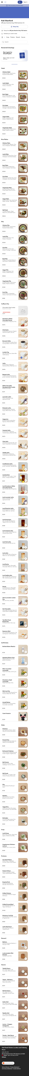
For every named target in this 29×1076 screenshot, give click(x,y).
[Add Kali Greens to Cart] (26, 768)
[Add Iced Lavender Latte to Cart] (26, 503)
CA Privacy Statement (7, 1068)
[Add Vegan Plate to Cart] (26, 204)
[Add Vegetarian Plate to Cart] (26, 193)
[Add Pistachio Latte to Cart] (26, 413)
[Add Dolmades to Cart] (26, 823)
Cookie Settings (17, 1068)
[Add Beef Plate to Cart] (26, 171)
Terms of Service (6, 1067)
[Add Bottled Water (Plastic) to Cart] (26, 652)
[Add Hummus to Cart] (26, 734)
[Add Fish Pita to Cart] (26, 253)
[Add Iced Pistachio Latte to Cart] (26, 514)
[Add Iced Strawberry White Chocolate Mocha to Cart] (26, 491)
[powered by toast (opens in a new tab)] (8, 1063)
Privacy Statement (14, 1067)
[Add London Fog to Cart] (26, 358)
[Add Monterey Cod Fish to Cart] (26, 921)
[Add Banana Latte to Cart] (26, 380)
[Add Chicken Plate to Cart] (26, 148)
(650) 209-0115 (5, 1052)
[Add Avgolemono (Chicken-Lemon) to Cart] (26, 850)
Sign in (25, 2)
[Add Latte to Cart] (26, 369)
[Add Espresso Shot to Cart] (26, 636)
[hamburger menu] (2, 2)
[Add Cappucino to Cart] (26, 424)
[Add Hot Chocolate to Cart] (26, 614)
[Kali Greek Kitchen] (5, 2)
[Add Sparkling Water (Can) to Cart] (26, 663)
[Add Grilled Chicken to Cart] (26, 899)
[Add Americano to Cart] (26, 335)
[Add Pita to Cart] (26, 790)
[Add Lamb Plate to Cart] (26, 160)
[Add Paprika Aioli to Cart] (26, 1018)
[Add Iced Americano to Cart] (26, 525)
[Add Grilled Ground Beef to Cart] (26, 910)
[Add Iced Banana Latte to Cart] (26, 469)
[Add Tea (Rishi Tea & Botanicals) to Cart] (26, 625)
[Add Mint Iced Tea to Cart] (26, 696)
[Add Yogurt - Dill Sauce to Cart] (26, 985)
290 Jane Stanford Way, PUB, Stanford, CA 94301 (13, 1053)
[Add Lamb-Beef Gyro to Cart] (26, 932)
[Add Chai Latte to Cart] (26, 447)
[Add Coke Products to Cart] (26, 719)
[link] (7, 37)
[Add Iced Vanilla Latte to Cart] (26, 581)
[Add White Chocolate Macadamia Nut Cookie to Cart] (26, 391)
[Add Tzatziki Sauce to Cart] (26, 974)
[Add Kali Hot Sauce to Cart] (26, 996)
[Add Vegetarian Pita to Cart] (26, 286)
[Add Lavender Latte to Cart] (26, 402)
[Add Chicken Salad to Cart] (26, 77)
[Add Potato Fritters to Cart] (26, 876)
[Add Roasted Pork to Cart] (26, 887)
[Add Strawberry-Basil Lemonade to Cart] (26, 685)
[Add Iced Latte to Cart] (26, 558)
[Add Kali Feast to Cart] (26, 215)
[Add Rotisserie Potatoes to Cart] (26, 756)
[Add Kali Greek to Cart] (26, 779)
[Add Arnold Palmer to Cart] (26, 708)
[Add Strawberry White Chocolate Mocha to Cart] (26, 324)
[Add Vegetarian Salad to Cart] (26, 133)
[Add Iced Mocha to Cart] (26, 570)
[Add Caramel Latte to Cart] (26, 436)
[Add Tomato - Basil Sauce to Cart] (26, 1041)
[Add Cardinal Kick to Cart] (26, 480)
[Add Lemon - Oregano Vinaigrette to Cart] (26, 1030)
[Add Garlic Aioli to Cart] (26, 1007)
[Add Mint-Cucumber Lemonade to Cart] (26, 674)
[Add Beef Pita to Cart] (26, 264)
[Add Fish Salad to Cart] (26, 111)
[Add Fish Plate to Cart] (26, 182)
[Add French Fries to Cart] (26, 745)
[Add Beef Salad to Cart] (26, 100)
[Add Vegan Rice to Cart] (26, 812)
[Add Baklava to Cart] (26, 947)
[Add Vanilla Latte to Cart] (26, 458)
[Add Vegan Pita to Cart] (26, 275)
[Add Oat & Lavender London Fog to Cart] (26, 603)
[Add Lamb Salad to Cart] (26, 88)
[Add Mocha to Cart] (26, 592)
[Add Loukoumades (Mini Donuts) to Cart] (26, 958)
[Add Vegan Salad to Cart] (26, 122)
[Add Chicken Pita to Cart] (26, 231)
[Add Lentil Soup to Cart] (26, 839)
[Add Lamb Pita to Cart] (26, 242)
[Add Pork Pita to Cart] (26, 298)
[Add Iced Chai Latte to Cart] (26, 547)
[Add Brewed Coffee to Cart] (26, 346)
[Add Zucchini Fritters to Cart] (26, 865)
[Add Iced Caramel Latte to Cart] (26, 536)
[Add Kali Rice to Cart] (26, 801)
